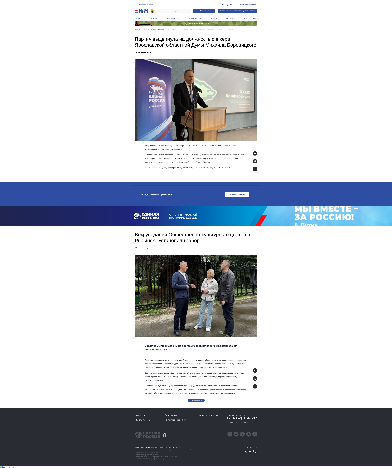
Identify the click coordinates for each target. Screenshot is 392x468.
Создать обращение (237, 194)
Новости (161, 29)
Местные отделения (195, 18)
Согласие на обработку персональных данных (152, 459)
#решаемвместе (196, 400)
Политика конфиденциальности (146, 455)
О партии (138, 18)
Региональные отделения (205, 415)
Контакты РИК (143, 420)
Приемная (214, 18)
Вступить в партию (250, 18)
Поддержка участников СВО (196, 24)
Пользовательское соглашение (146, 453)
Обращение (204, 11)
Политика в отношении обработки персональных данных (156, 457)
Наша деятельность (173, 18)
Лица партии (154, 18)
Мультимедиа (230, 18)
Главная (137, 29)
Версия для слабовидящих (248, 4)
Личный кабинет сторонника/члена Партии (237, 11)
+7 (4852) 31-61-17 (241, 418)
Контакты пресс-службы (176, 420)
